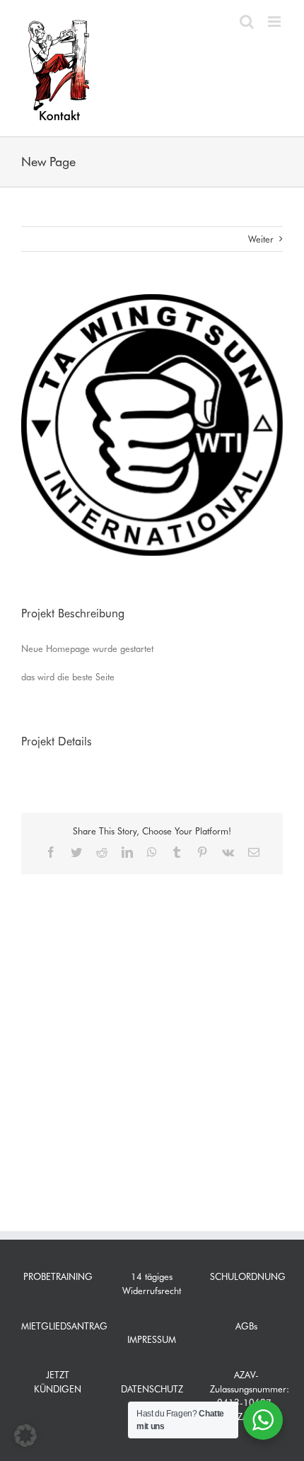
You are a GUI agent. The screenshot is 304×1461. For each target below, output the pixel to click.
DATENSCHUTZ (152, 1389)
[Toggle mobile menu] (275, 21)
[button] (25, 1435)
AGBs (246, 1326)
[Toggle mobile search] (247, 21)
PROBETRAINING (58, 1276)
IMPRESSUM (151, 1339)
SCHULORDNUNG (248, 1276)
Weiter (261, 239)
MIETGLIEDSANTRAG (64, 1326)
